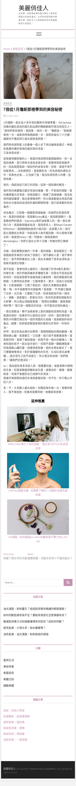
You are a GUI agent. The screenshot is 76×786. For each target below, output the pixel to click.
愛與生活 (8, 660)
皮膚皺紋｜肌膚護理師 (16, 716)
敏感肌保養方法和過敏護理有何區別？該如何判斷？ (33, 621)
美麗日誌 (8, 679)
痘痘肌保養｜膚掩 (14, 727)
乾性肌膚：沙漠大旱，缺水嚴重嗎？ (24, 627)
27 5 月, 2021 (12, 116)
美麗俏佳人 (34, 8)
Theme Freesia (37, 768)
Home (6, 48)
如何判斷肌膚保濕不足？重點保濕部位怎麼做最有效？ (35, 615)
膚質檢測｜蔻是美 (14, 722)
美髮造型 (18, 48)
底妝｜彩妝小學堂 (14, 710)
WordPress (50, 768)
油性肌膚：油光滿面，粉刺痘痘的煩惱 (25, 634)
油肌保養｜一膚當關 (15, 739)
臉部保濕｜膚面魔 (14, 733)
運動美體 (8, 685)
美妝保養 (8, 666)
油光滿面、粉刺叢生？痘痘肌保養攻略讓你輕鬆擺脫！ (35, 608)
